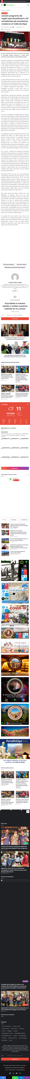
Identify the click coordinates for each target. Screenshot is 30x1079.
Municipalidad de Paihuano (20, 1033)
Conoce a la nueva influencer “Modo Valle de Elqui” (17, 552)
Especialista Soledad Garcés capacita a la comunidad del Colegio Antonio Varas (7, 376)
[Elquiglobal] (9, 5)
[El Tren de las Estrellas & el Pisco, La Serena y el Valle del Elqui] (5, 540)
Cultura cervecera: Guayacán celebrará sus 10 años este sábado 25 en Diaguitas (19, 525)
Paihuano (15, 1035)
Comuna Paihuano (9, 264)
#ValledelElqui (25, 433)
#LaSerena (3, 436)
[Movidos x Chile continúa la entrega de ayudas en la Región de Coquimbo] (22, 388)
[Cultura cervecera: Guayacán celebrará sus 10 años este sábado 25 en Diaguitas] (5, 526)
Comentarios (24, 519)
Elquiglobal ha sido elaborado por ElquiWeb (14, 1067)
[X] (17, 291)
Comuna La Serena (16, 1026)
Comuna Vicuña (22, 264)
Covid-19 (3, 1030)
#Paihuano (18, 435)
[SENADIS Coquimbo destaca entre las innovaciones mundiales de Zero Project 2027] (7, 388)
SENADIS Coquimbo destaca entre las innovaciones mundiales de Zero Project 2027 (7, 395)
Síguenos (15, 468)
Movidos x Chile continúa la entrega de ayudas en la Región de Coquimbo (22, 395)
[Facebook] (15, 291)
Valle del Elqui (4, 1040)
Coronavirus (21, 1028)
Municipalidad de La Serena (7, 1033)
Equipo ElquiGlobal (20, 1069)
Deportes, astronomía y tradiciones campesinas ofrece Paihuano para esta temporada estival (18, 533)
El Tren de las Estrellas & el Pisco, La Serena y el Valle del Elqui (19, 539)
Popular (4, 519)
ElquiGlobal (4, 432)
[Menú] (1, 5)
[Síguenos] (28, 811)
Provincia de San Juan (12, 1037)
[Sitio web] (13, 291)
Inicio (6, 1069)
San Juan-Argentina (23, 1037)
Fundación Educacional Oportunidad (15, 267)
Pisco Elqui (4, 1037)
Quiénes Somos (12, 1069)
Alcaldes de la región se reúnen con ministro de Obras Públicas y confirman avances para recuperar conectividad (14, 986)
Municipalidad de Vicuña (6, 1035)
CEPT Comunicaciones (6, 1026)
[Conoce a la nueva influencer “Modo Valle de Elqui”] (5, 553)
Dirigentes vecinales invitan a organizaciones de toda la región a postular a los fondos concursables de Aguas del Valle (22, 378)
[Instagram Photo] (5, 442)
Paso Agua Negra (22, 1035)
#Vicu (22, 435)
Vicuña (10, 1040)
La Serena (16, 1030)
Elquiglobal (9, 1030)
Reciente (14, 519)
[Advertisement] (15, 22)
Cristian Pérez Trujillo (15, 282)
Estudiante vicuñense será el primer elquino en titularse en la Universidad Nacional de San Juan (19, 546)
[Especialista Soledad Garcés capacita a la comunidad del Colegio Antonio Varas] (7, 369)
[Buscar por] (28, 5)
